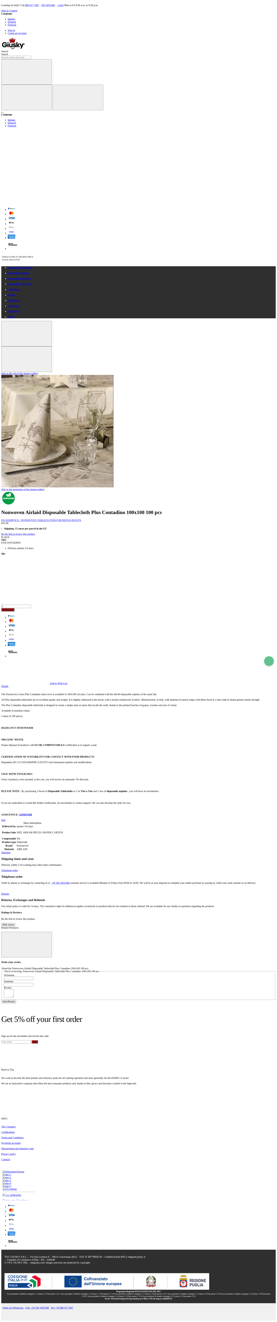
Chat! (60, 5)
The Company (8, 1126)
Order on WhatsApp (13, 1307)
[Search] (26, 72)
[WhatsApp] (269, 661)
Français (12, 24)
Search (4, 54)
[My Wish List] (25, 153)
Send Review (9, 1001)
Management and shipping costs (17, 1148)
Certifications (8, 1132)
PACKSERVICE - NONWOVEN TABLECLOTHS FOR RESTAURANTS (41, 520)
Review (8, 987)
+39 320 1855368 (60, 883)
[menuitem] (142, 267)
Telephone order (9, 870)
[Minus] (138, 567)
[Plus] (138, 592)
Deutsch (12, 22)
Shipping (5, 852)
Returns (5, 893)
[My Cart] (25, 202)
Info (3, 820)
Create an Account (17, 33)
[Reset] (26, 97)
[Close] (78, 97)
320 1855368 (48, 5)
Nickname (9, 975)
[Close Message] (26, 333)
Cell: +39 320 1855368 (37, 1307)
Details (4, 686)
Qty (3, 553)
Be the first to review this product (18, 534)
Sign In (11, 30)
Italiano (11, 19)
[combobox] (16, 57)
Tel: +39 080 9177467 (62, 1307)
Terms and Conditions (12, 1137)
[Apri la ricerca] (2, 112)
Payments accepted (11, 1143)
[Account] (25, 177)
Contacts (5, 1159)
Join (35, 1042)
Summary (9, 981)
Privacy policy (8, 1154)
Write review (8, 924)
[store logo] (13, 48)
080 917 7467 (32, 5)
